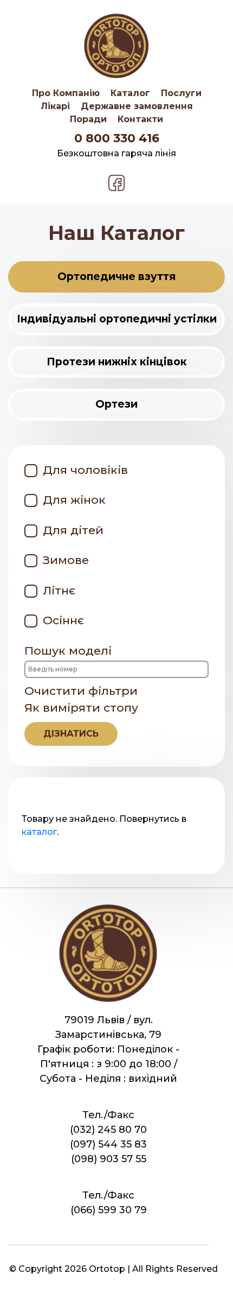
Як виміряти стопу (81, 720)
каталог (39, 832)
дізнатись (71, 733)
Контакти (140, 119)
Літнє (59, 590)
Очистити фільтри (81, 691)
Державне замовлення (137, 106)
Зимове (66, 560)
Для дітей (73, 530)
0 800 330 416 (116, 138)
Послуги (181, 93)
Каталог (130, 93)
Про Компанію (66, 93)
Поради (88, 119)
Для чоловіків (85, 470)
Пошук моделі (68, 650)
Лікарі (55, 106)
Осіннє (63, 620)
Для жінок (74, 499)
